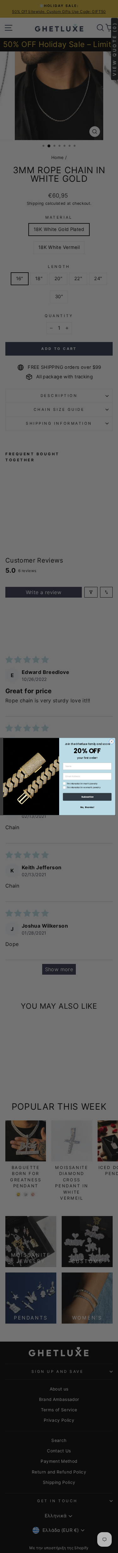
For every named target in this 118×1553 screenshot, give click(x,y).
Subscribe (87, 797)
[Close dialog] (111, 741)
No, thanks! (87, 807)
